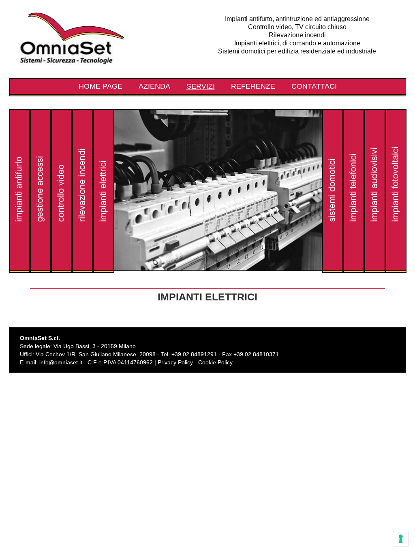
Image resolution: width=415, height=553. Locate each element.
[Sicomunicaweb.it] (390, 362)
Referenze (253, 86)
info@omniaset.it (60, 362)
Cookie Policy (215, 362)
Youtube (390, 339)
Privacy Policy (175, 362)
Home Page (100, 86)
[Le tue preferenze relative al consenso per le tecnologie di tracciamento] (401, 539)
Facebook (364, 339)
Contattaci (314, 86)
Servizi (200, 86)
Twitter (377, 339)
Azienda (154, 86)
